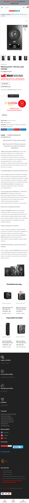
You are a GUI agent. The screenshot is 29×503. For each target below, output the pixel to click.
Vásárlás (4, 115)
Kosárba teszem (13, 95)
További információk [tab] (14, 135)
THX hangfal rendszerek (6, 126)
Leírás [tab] (3, 135)
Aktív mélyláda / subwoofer (13, 124)
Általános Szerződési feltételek (8, 414)
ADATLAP (5, 83)
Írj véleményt (4, 64)
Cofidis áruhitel (4, 423)
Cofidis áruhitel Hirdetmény (7, 420)
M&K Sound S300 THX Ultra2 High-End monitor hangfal (7, 309)
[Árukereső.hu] (5, 451)
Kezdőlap (3, 14)
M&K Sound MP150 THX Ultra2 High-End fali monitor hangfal (21, 343)
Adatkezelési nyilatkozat (7, 418)
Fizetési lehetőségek (6, 416)
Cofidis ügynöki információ (7, 422)
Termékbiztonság (5, 425)
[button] (26, 21)
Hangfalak (8, 14)
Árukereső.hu (3, 456)
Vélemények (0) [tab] (6, 137)
